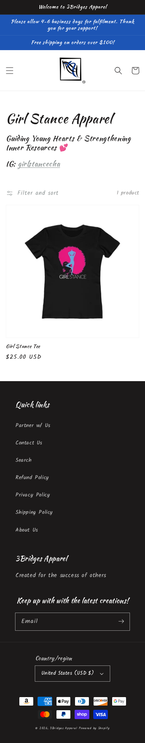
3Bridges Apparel (63, 728)
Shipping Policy (34, 512)
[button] (9, 70)
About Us (26, 530)
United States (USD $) (67, 673)
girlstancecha (39, 164)
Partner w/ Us (33, 425)
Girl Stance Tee (23, 346)
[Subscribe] (121, 621)
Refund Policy (32, 477)
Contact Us (29, 443)
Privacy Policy (32, 495)
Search (23, 460)
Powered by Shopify (94, 728)
